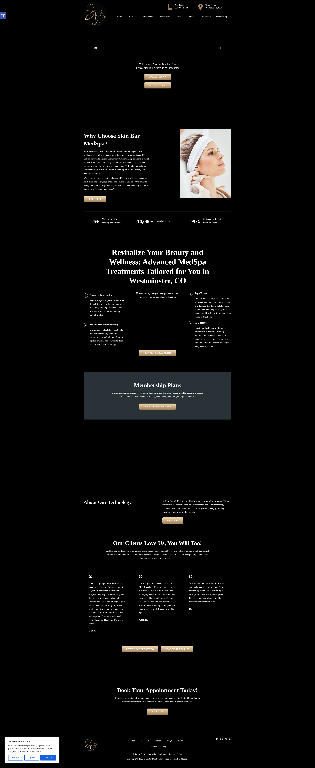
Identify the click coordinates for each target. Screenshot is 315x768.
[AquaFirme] (191, 294)
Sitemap (171, 754)
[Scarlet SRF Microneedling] (86, 325)
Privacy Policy (139, 754)
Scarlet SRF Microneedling (104, 324)
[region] (32, 750)
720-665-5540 (181, 8)
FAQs (169, 741)
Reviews (191, 16)
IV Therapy (201, 322)
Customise (15, 758)
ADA (179, 754)
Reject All (31, 758)
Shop (179, 16)
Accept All (48, 758)
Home (119, 16)
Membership (221, 16)
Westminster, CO (213, 8)
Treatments (148, 16)
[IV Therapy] (191, 323)
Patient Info (164, 16)
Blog (164, 746)
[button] (3, 15)
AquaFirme (201, 293)
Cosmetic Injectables (101, 295)
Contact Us (206, 16)
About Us (132, 16)
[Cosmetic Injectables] (86, 295)
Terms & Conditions (157, 754)
